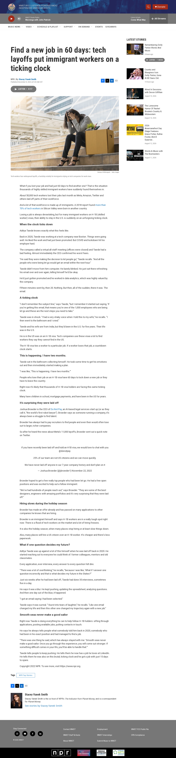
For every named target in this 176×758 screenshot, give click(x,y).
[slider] (23, 18)
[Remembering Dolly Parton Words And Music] (135, 49)
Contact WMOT (69, 729)
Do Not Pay (56, 409)
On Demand (84, 27)
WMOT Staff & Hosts (71, 735)
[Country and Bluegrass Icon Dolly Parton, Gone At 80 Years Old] (135, 73)
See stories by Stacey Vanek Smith (43, 705)
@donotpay (64, 451)
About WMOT (68, 741)
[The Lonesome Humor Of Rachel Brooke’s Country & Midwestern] (135, 109)
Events (99, 27)
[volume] (19, 19)
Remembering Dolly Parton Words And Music (153, 48)
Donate (161, 6)
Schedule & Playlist (47, 27)
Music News (14, 27)
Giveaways (110, 27)
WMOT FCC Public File (140, 729)
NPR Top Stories (25, 675)
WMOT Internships (104, 735)
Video (29, 27)
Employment (102, 729)
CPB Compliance (138, 735)
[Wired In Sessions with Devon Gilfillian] (135, 93)
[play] (11, 18)
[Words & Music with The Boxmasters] (135, 155)
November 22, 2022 (82, 470)
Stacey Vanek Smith (27, 79)
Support (68, 27)
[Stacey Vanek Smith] (16, 700)
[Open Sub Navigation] (22, 27)
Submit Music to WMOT (106, 741)
